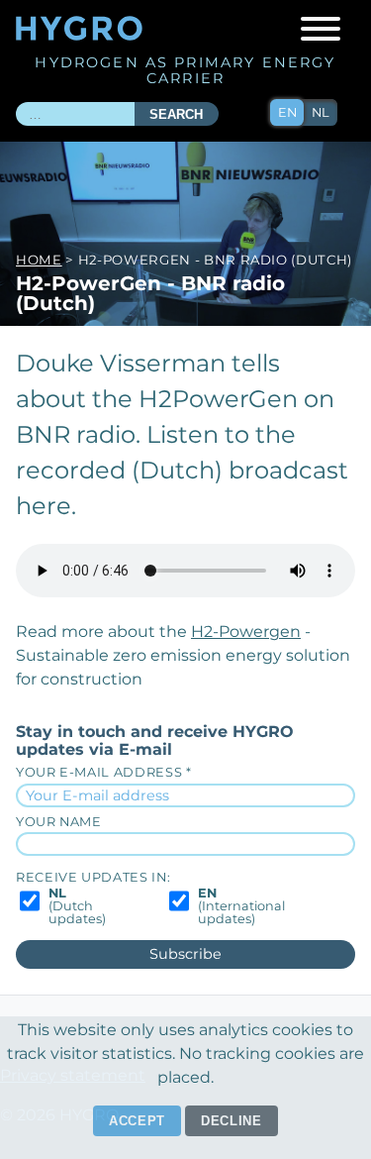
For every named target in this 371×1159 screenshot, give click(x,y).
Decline (231, 1120)
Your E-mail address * (103, 772)
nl (320, 112)
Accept (137, 1120)
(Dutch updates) (77, 906)
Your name (59, 821)
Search (176, 114)
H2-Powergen (246, 631)
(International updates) (241, 906)
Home (39, 259)
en (287, 112)
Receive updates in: (93, 877)
